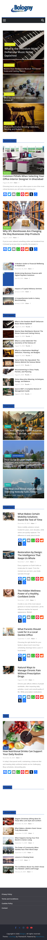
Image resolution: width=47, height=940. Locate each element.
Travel (8, 426)
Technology (10, 44)
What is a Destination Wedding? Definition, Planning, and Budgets (21, 128)
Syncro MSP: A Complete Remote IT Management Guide (28, 390)
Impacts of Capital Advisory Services (28, 289)
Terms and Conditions (10, 899)
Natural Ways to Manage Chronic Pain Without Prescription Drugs (29, 672)
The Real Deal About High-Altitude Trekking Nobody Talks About (23, 490)
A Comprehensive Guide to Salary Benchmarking (27, 299)
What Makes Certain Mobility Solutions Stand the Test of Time (30, 516)
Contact (5, 908)
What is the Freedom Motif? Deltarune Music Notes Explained (21, 52)
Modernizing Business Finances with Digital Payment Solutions (28, 274)
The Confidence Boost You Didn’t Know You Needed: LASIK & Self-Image (29, 868)
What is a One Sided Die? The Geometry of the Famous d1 (23, 99)
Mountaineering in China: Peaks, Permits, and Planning (27, 371)
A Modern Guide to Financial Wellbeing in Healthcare (29, 265)
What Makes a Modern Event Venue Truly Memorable (28, 829)
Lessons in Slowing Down (24, 857)
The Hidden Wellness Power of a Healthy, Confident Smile (29, 593)
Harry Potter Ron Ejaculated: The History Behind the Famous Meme (27, 361)
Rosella (28, 327)
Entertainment (18, 456)
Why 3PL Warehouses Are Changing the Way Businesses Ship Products (22, 233)
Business (7, 173)
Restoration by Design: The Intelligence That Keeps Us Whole (30, 555)
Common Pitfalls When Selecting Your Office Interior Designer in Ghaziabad (23, 178)
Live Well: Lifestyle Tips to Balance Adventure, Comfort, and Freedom (23, 432)
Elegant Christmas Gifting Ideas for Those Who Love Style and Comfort (28, 820)
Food (6, 748)
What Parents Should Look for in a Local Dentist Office (29, 632)
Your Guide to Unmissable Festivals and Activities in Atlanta (22, 461)
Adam (15, 183)
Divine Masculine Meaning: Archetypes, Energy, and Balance (29, 380)
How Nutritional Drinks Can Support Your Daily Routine (22, 753)
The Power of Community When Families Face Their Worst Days (27, 848)
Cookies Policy (7, 903)
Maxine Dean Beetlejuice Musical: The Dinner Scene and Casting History (22, 70)
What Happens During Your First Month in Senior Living (27, 839)
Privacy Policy (7, 894)
